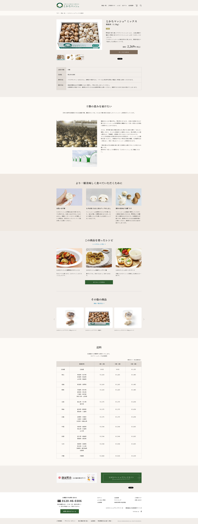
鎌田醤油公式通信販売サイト (133, 508)
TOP (57, 13)
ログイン (124, 5)
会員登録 (130, 5)
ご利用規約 (59, 521)
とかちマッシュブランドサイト (114, 508)
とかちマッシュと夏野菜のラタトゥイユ (68, 270)
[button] (143, 319)
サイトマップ (117, 500)
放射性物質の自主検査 (120, 502)
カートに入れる (124, 52)
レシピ (119, 5)
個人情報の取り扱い (83, 521)
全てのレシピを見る (99, 282)
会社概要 (99, 502)
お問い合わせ (138, 500)
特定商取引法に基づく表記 (104, 521)
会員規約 (93, 521)
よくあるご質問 (101, 500)
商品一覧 (104, 5)
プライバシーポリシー (70, 521)
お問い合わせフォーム (69, 511)
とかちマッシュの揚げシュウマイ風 (96, 270)
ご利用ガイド (111, 5)
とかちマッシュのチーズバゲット (125, 270)
